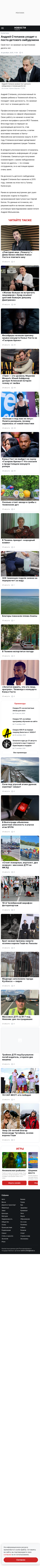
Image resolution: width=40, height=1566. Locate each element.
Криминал (23, 1210)
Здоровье (23, 1208)
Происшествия (7, 1227)
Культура (5, 1213)
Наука (22, 1216)
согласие (7, 1555)
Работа (22, 1227)
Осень (4, 1224)
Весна (4, 1202)
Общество (5, 1222)
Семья (4, 1233)
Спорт (22, 1233)
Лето (22, 1213)
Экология (5, 1239)
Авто (3, 1199)
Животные (5, 1208)
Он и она (23, 1222)
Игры (20, 1148)
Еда (21, 1205)
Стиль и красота (7, 1236)
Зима (3, 1210)
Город (22, 1202)
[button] (20, 711)
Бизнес (22, 1199)
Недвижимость (7, 1219)
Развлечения (6, 1230)
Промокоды (20, 703)
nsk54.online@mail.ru (28, 1250)
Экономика (24, 1239)
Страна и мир (25, 1236)
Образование (25, 1219)
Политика (5, 33)
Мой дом (5, 1216)
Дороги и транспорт (9, 1205)
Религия (23, 1230)
